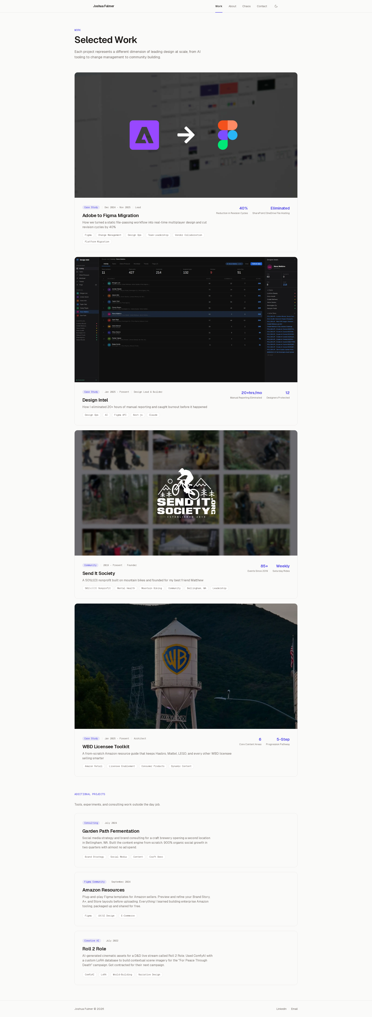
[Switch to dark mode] (276, 6)
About (232, 6)
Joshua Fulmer (103, 6)
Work (218, 6)
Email (294, 1009)
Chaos (246, 6)
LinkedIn (281, 1009)
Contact (262, 6)
